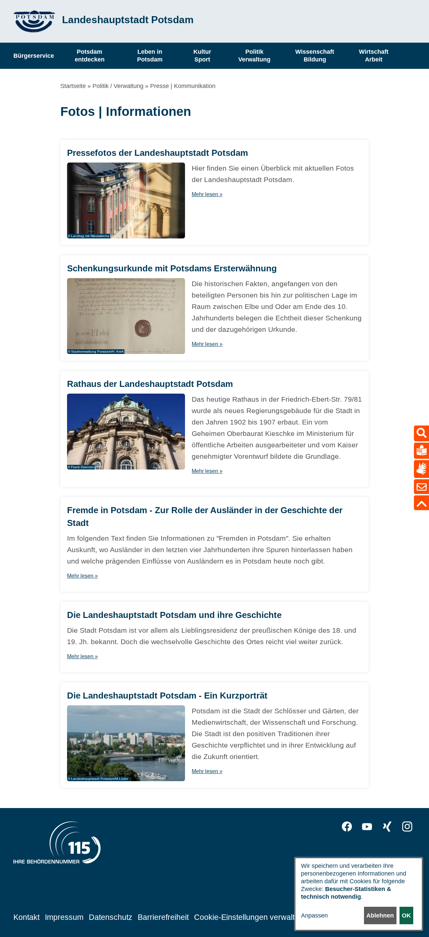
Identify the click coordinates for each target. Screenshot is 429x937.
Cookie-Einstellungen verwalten (248, 917)
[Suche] (421, 433)
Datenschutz (110, 917)
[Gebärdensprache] (421, 469)
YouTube (367, 826)
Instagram (407, 826)
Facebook (347, 826)
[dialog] (358, 894)
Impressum (64, 917)
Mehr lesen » (207, 194)
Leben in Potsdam (150, 55)
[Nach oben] (421, 502)
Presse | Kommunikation (183, 86)
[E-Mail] (421, 486)
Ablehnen (380, 915)
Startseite (73, 86)
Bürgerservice (33, 55)
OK (406, 915)
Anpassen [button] (314, 915)
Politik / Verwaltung (118, 86)
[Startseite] (34, 21)
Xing (387, 826)
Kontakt (26, 917)
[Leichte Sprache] (421, 451)
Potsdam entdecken (90, 55)
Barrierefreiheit (163, 917)
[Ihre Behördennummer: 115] (57, 844)
